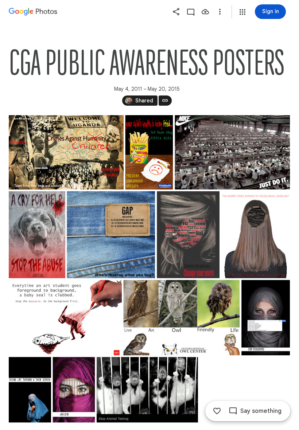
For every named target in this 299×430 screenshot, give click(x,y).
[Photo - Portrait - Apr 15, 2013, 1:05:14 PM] (188, 234)
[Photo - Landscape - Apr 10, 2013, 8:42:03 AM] (111, 234)
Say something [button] (260, 411)
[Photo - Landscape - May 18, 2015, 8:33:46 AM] (181, 317)
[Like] (217, 411)
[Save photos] (205, 11)
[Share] (176, 11)
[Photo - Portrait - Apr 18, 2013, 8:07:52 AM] (255, 234)
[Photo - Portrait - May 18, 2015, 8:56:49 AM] (30, 390)
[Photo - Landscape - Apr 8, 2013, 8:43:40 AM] (232, 152)
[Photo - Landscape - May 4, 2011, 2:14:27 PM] (66, 152)
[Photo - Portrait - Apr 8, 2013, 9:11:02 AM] (37, 234)
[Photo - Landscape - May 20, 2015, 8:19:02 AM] (147, 390)
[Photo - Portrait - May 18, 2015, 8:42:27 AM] (265, 317)
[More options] (220, 11)
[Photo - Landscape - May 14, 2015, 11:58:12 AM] (65, 317)
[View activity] (190, 11)
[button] (242, 12)
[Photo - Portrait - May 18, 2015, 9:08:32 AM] (74, 390)
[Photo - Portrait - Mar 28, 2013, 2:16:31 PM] (149, 152)
